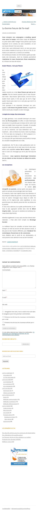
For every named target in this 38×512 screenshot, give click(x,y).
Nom (4, 290)
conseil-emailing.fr (12, 242)
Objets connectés (8, 393)
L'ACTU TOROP (6, 406)
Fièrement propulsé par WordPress (21, 508)
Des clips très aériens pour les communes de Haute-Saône (18, 433)
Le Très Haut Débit (8, 377)
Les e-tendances (8, 386)
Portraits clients (7, 415)
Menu (19, 5)
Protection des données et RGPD (11, 439)
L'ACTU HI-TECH (6, 388)
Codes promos (7, 408)
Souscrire (5, 361)
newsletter (16, 250)
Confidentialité (6, 508)
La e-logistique (7, 382)
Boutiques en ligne (9, 417)
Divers (5, 397)
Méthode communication (10, 399)
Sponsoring (6, 421)
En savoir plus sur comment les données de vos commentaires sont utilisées (18, 333)
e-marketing (9, 250)
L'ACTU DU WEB (6, 379)
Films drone (6, 410)
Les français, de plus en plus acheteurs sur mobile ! (16, 437)
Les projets (6, 412)
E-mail (4, 297)
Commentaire (6, 270)
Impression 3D (7, 390)
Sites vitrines (8, 419)
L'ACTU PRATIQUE (25, 246)
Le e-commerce (7, 384)
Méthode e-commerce (17, 248)
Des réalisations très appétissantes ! (12, 435)
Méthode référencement (10, 404)
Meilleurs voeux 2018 (8, 442)
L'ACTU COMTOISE (7, 373)
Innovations (6, 375)
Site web (4, 304)
